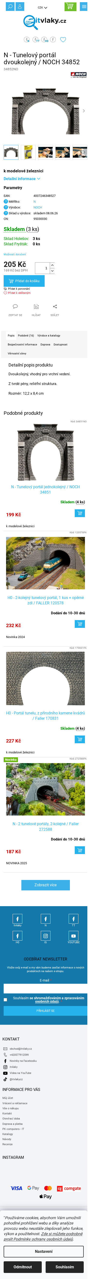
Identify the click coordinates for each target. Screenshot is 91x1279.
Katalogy (7, 1134)
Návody (6, 1139)
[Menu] (84, 6)
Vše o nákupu (10, 1108)
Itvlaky (17, 919)
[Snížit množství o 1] (52, 271)
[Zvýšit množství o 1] (52, 265)
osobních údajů (47, 1001)
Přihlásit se (45, 1011)
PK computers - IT (13, 1129)
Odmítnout (23, 1267)
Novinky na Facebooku (23, 1061)
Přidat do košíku (27, 281)
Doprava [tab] (45, 344)
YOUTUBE (73, 936)
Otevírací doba (11, 1118)
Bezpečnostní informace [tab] (22, 344)
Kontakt (7, 1113)
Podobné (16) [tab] (26, 335)
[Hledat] (10, 6)
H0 (17, 936)
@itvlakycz (16, 1079)
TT (73, 919)
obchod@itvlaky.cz (21, 1048)
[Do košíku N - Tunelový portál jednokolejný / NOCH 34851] (80, 513)
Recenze (7, 1144)
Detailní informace (20, 178)
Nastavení (43, 1251)
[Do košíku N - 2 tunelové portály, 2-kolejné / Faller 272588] (80, 850)
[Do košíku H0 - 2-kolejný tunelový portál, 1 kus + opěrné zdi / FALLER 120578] (80, 624)
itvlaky (13, 1067)
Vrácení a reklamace (14, 1103)
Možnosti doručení (15, 254)
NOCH (37, 207)
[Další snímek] (83, 111)
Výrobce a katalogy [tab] (48, 335)
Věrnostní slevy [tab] (17, 353)
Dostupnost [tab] (60, 344)
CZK (41, 7)
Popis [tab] (11, 335)
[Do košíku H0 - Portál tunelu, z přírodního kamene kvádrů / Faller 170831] (80, 739)
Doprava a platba (12, 1124)
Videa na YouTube (20, 1073)
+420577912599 (19, 1054)
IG (45, 936)
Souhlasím (65, 1267)
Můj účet (7, 1098)
